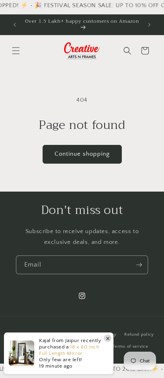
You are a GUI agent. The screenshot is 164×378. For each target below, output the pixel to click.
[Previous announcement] (14, 25)
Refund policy (139, 334)
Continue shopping (82, 153)
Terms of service (130, 346)
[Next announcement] (149, 25)
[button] (16, 50)
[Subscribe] (139, 264)
